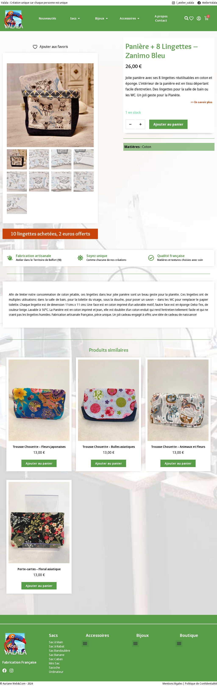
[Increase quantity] (140, 124)
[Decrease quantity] (130, 124)
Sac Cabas (56, 659)
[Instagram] (11, 670)
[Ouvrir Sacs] (78, 18)
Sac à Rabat (56, 646)
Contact (161, 20)
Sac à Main (56, 642)
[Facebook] (4, 670)
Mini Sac (54, 663)
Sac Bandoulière (59, 651)
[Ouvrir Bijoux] (106, 18)
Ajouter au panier (168, 124)
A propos (161, 16)
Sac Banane (56, 655)
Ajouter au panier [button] (39, 463)
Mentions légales (172, 683)
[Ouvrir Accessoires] (138, 18)
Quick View (39, 435)
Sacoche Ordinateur (56, 669)
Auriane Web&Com (14, 683)
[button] (85, 643)
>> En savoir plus (201, 102)
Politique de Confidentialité (201, 683)
